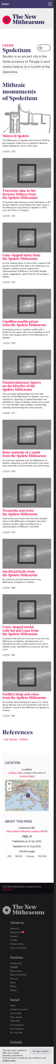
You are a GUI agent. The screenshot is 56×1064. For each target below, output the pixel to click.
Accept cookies (41, 1051)
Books (13, 986)
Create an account (19, 1009)
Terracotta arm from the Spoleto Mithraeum (19, 512)
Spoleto (23, 776)
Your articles (16, 1017)
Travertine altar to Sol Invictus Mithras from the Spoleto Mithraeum (19, 194)
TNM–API (15, 1021)
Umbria (12, 773)
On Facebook (16, 1028)
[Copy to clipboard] (46, 831)
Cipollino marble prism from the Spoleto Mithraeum (24, 323)
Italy (31, 776)
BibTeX (18, 856)
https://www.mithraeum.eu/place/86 (25, 831)
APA (9, 856)
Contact (14, 936)
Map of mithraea (18, 974)
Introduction (16, 963)
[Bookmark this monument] (44, 48)
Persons (14, 978)
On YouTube (16, 1032)
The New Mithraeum (28, 20)
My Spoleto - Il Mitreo (16, 739)
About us (14, 928)
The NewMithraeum (28, 910)
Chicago (30, 856)
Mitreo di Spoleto (15, 136)
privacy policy (9, 1060)
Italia (20, 773)
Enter (12, 1005)
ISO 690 (42, 856)
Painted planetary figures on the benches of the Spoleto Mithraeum (21, 386)
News (13, 982)
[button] (28, 795)
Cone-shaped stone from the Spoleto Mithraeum (21, 257)
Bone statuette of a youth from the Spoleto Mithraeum (24, 454)
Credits (13, 940)
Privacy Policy (17, 944)
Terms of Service (18, 948)
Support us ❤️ (17, 932)
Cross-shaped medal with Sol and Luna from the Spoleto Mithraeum (20, 630)
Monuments (16, 971)
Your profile (15, 1013)
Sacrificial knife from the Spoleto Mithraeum (19, 573)
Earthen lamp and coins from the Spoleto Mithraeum (24, 696)
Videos (13, 990)
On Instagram (17, 1025)
